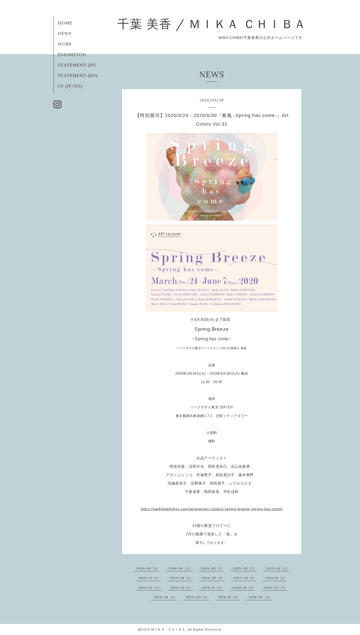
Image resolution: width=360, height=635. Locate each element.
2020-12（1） (181, 588)
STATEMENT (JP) (77, 65)
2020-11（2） (212, 588)
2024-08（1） (181, 578)
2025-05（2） (245, 568)
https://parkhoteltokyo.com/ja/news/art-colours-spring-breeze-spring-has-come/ (212, 509)
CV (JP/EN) (70, 86)
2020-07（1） (275, 588)
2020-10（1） (243, 588)
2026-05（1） (212, 568)
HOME (65, 23)
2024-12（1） (150, 578)
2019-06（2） (260, 597)
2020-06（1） (165, 597)
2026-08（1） (147, 568)
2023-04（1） (244, 578)
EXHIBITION (72, 54)
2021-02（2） (150, 588)
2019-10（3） (229, 597)
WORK (65, 44)
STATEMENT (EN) (78, 75)
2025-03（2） (277, 568)
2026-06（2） (180, 568)
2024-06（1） (213, 578)
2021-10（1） (276, 578)
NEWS (64, 33)
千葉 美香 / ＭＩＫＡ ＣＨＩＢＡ (212, 23)
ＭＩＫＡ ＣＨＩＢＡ (168, 629)
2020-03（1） (197, 597)
